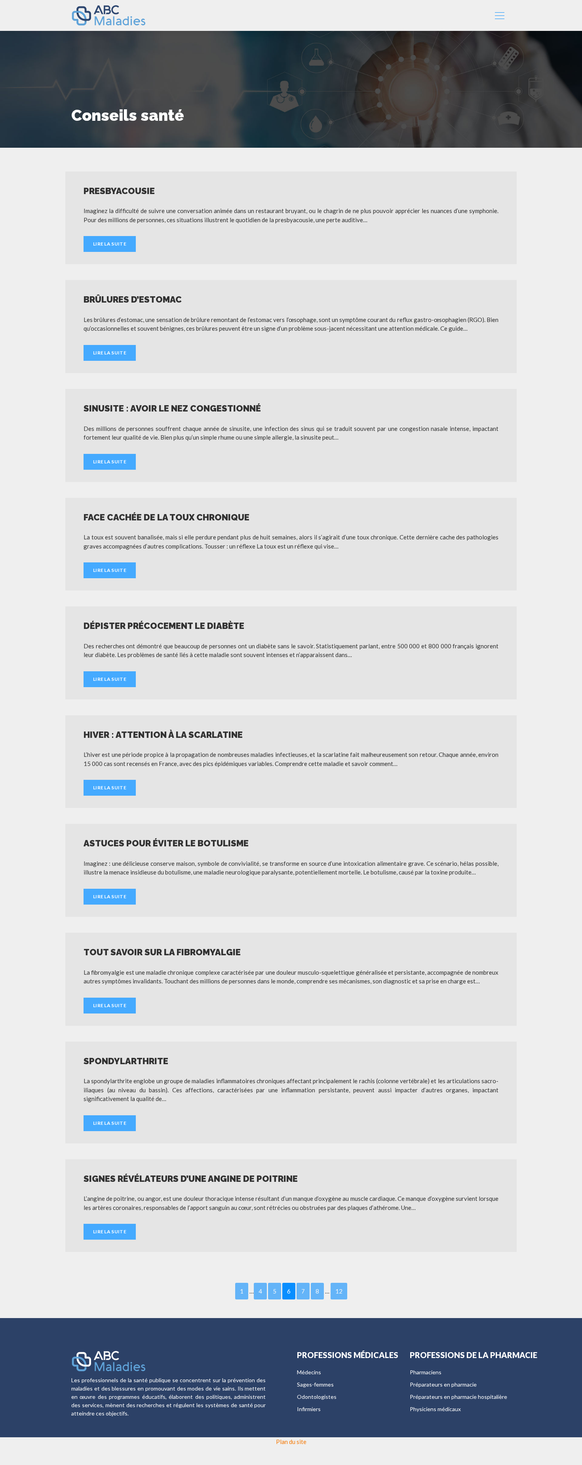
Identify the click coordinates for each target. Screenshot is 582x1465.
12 (338, 1291)
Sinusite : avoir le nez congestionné (172, 408)
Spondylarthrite (126, 1061)
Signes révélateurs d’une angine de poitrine (191, 1179)
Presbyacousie (119, 191)
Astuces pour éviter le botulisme (166, 843)
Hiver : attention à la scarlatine (163, 735)
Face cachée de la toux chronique (166, 517)
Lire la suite (109, 244)
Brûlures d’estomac (133, 299)
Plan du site (291, 1441)
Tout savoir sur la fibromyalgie (162, 952)
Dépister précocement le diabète (164, 626)
